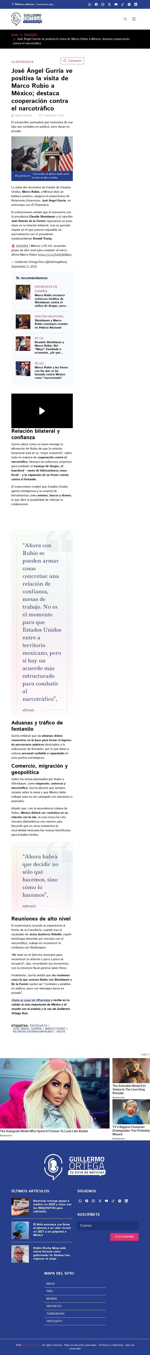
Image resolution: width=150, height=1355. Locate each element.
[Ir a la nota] (23, 292)
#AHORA (22, 246)
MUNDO (51, 1299)
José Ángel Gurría (27, 1028)
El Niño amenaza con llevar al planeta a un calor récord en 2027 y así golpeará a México (51, 1230)
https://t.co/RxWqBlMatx (55, 255)
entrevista (38, 1025)
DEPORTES (54, 1306)
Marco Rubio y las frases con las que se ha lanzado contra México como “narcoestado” (51, 373)
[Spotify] (129, 4)
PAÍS (49, 1291)
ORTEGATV (54, 1321)
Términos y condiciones (110, 1345)
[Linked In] (136, 4)
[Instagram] (103, 4)
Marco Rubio (55, 1028)
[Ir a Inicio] (26, 19)
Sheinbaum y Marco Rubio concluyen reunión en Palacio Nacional (51, 324)
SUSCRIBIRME (124, 1237)
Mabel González (23, 115)
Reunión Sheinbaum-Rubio (33, 1031)
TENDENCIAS (55, 1314)
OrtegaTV (30, 35)
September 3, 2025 (24, 266)
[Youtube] (116, 4)
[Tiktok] (122, 4)
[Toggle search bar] (125, 19)
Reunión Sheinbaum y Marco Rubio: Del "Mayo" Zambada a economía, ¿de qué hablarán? (49, 348)
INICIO (50, 1284)
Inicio (14, 35)
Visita (60, 1031)
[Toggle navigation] (134, 19)
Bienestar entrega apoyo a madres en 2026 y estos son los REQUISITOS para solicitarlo (52, 1206)
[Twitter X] (109, 4)
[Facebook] (96, 4)
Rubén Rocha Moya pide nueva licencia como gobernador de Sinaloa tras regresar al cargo (51, 1253)
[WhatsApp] (90, 4)
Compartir (75, 61)
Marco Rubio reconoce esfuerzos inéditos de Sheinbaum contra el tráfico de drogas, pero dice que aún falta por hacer (50, 301)
